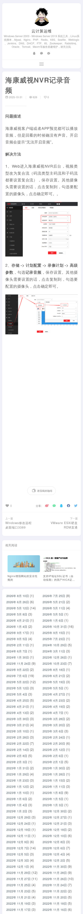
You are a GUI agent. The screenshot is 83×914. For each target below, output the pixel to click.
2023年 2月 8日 (16, 756)
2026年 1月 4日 (16, 626)
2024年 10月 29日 (55, 645)
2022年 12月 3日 (17, 860)
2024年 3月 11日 (54, 651)
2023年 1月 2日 (16, 811)
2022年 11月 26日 (55, 879)
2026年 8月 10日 (17, 596)
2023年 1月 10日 (17, 793)
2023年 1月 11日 (54, 786)
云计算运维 (41, 31)
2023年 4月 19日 (54, 706)
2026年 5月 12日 (17, 608)
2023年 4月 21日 (17, 706)
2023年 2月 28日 (17, 737)
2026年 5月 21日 (54, 602)
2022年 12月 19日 (18, 829)
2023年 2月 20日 (54, 743)
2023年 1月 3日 (53, 805)
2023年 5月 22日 (17, 682)
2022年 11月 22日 (55, 891)
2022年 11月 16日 (55, 909)
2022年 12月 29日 (18, 817)
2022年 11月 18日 (55, 903)
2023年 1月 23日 (17, 780)
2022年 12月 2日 (54, 860)
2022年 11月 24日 (55, 885)
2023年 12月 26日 (55, 657)
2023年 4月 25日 (17, 700)
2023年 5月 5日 (53, 688)
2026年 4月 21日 (17, 620)
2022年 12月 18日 (55, 829)
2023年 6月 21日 (54, 676)
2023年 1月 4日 (16, 805)
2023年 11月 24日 (18, 663)
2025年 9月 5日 (16, 639)
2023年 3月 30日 (17, 719)
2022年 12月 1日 (17, 866)
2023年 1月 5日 (53, 799)
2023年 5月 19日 (54, 682)
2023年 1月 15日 (54, 780)
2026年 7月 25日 (54, 596)
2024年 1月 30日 (17, 657)
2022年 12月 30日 (55, 811)
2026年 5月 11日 (54, 608)
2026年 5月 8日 (16, 614)
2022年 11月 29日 (18, 873)
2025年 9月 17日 (17, 633)
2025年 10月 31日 (55, 626)
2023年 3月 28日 (54, 719)
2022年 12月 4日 (54, 854)
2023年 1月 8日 (53, 793)
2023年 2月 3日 (16, 762)
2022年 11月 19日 (18, 903)
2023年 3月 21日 (17, 725)
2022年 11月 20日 (55, 897)
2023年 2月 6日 (53, 756)
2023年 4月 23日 (54, 700)
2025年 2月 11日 (17, 645)
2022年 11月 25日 (18, 885)
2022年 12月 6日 (54, 848)
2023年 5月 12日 (17, 688)
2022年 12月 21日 (55, 823)
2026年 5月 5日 (53, 614)
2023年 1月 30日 (54, 768)
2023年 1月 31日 (17, 768)
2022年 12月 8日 (54, 842)
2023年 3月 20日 (54, 725)
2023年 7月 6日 (16, 676)
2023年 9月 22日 (17, 669)
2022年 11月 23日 (18, 891)
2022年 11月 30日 (55, 866)
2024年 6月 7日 (16, 651)
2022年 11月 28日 (55, 873)
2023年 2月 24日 (54, 737)
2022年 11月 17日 (18, 909)
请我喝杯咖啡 (44, 490)
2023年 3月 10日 (17, 731)
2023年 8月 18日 (54, 669)
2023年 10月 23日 (55, 663)
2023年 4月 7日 (53, 713)
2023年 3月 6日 (53, 731)
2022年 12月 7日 (17, 848)
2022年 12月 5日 (17, 854)
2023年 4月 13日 (17, 713)
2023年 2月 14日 (17, 749)
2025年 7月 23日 (54, 639)
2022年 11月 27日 (18, 879)
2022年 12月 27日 (55, 817)
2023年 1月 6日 (16, 799)
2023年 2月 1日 (53, 762)
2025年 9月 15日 (54, 633)
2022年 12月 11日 (18, 836)
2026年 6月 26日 (17, 602)
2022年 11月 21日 (18, 897)
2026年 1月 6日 (53, 620)
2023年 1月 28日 (54, 774)
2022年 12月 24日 (18, 823)
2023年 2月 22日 (17, 743)
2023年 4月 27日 (54, 694)
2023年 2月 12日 (54, 749)
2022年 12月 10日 (55, 836)
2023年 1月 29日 (17, 774)
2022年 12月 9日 (17, 842)
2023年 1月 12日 (17, 786)
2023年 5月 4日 (16, 694)
